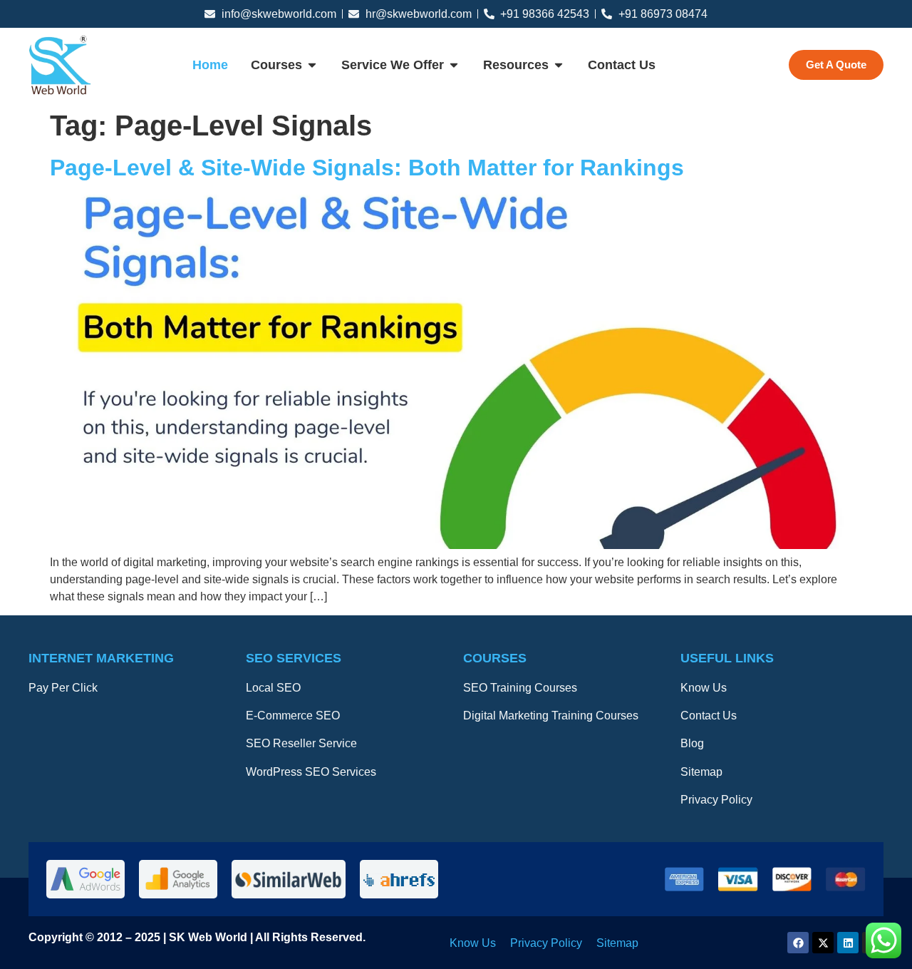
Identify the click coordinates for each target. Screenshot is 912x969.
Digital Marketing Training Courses (550, 715)
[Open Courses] (312, 65)
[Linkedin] (848, 942)
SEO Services (293, 658)
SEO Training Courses (520, 688)
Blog (692, 743)
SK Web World (209, 937)
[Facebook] (798, 942)
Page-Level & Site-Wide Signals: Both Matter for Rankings (367, 167)
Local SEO (273, 688)
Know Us (703, 688)
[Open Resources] (558, 65)
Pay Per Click (63, 688)
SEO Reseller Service (301, 743)
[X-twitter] (823, 942)
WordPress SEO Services (311, 772)
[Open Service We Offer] (453, 65)
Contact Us (708, 715)
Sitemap (701, 772)
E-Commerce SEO (293, 715)
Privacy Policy (716, 800)
